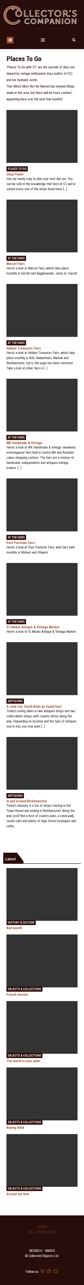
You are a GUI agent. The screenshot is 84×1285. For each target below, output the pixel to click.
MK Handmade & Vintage (24, 443)
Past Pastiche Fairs (20, 543)
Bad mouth (14, 928)
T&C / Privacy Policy (42, 1231)
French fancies (17, 995)
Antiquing (15, 701)
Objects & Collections (24, 989)
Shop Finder (15, 174)
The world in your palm (23, 1061)
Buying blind (15, 1128)
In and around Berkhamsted (26, 801)
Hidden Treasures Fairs (23, 348)
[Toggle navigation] (42, 40)
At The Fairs (16, 258)
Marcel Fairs (15, 264)
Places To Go (17, 169)
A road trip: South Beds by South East (34, 707)
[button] (74, 40)
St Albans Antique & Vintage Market (32, 627)
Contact (42, 1226)
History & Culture (21, 922)
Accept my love (17, 1194)
